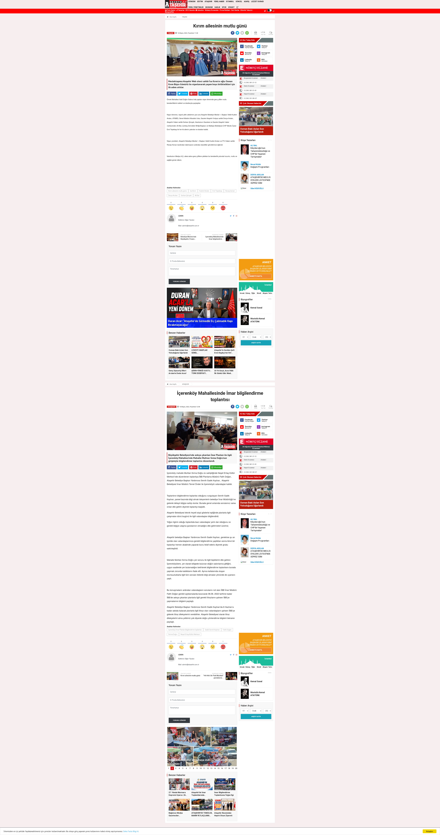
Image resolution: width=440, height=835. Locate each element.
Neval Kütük (255, 164)
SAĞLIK (217, 7)
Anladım (429, 831)
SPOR (224, 7)
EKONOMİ (209, 7)
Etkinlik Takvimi (246, 10)
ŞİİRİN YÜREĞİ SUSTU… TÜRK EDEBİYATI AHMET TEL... (201, 373)
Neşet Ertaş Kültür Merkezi (190, 634)
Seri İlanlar (235, 10)
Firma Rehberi (225, 10)
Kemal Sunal (256, 307)
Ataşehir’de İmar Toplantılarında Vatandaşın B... (198, 795)
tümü (269, 299)
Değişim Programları (259, 167)
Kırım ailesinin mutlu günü (177, 191)
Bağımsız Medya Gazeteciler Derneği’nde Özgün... (178, 815)
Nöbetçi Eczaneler (212, 10)
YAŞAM (184, 17)
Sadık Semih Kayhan (212, 630)
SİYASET (231, 7)
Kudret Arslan (204, 191)
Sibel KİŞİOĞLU (257, 188)
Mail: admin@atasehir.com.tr (188, 225)
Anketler (200, 10)
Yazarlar (181, 10)
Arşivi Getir (256, 343)
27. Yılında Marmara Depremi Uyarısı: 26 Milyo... (177, 795)
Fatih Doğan (227, 630)
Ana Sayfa (172, 17)
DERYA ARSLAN (257, 175)
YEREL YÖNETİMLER (196, 7)
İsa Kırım (193, 191)
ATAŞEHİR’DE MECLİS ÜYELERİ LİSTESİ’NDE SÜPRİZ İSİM (260, 180)
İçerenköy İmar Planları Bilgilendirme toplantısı (185, 630)
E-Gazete (191, 10)
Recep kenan (230, 191)
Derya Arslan (173, 195)
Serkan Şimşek (186, 195)
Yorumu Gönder (179, 281)
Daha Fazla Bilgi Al (131, 831)
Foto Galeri (171, 10)
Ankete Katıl (256, 276)
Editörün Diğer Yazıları (186, 220)
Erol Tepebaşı (217, 191)
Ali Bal (197, 195)
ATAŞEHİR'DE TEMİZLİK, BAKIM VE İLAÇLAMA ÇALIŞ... (201, 815)
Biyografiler (169, 12)
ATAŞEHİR (185, 384)
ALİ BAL (253, 145)
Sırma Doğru (172, 634)
